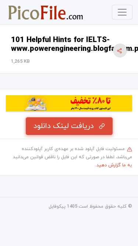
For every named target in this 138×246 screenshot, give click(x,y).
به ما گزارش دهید (114, 165)
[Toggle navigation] (122, 12)
